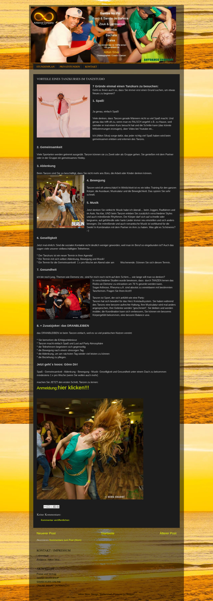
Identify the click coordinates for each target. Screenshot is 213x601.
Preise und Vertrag (46, 574)
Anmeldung (47, 388)
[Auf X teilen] (51, 506)
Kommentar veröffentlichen (55, 520)
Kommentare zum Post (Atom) (65, 540)
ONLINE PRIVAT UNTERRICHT (53, 586)
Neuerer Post (46, 533)
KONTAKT (91, 66)
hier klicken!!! (73, 388)
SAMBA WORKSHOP (48, 578)
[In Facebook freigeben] (54, 506)
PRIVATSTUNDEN (70, 66)
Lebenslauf (42, 555)
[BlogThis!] (48, 506)
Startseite (107, 533)
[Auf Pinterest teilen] (57, 506)
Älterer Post (168, 533)
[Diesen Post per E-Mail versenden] (45, 506)
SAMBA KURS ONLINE (49, 582)
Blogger (130, 594)
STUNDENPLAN (45, 66)
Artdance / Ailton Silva (48, 559)
